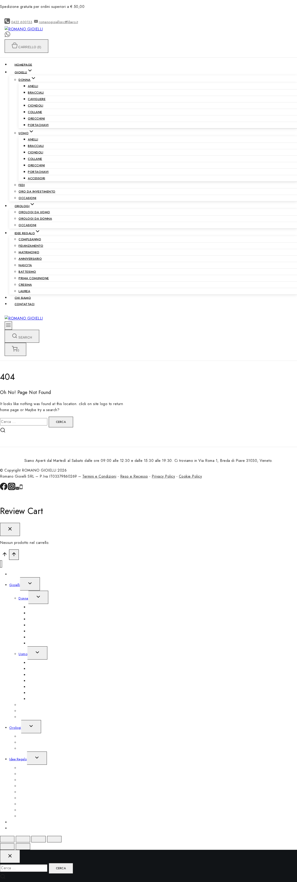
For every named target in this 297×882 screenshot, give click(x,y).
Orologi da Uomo (34, 212)
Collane (35, 112)
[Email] (17, 489)
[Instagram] (11, 489)
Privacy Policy (163, 476)
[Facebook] (3, 489)
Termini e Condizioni (99, 476)
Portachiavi (38, 125)
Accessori (36, 178)
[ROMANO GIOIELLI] (24, 29)
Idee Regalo (18, 759)
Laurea (24, 291)
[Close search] (10, 856)
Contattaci (25, 304)
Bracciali (36, 92)
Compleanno (30, 239)
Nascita (25, 265)
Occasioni (27, 198)
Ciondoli (35, 105)
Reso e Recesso (134, 476)
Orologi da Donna (35, 218)
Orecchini (36, 118)
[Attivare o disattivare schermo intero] (38, 839)
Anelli (33, 86)
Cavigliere (36, 99)
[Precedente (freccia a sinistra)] (7, 846)
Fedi (22, 185)
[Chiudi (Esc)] (7, 839)
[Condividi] (23, 839)
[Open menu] (8, 325)
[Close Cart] (10, 529)
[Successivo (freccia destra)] (23, 846)
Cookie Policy (190, 476)
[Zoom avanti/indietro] (54, 839)
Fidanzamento (31, 246)
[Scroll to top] (4, 555)
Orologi (15, 727)
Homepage (23, 64)
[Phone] (21, 489)
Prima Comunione (34, 278)
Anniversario (30, 259)
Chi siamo (23, 297)
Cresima (25, 284)
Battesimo (27, 272)
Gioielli (14, 585)
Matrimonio (29, 252)
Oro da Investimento (37, 191)
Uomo (23, 654)
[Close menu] (1, 564)
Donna (23, 598)
